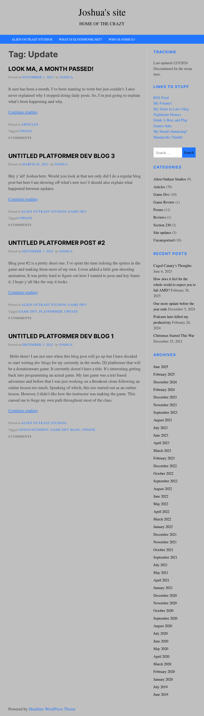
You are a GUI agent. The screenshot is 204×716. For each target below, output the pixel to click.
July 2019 (160, 686)
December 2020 (165, 595)
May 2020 (160, 648)
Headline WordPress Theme (52, 709)
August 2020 (162, 625)
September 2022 (165, 480)
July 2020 (160, 633)
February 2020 (164, 671)
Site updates (162, 232)
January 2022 (163, 526)
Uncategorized (163, 239)
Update (25, 131)
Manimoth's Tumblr (167, 137)
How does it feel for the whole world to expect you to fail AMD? (174, 284)
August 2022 (162, 488)
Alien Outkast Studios (32, 39)
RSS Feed (161, 97)
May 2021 (160, 572)
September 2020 (165, 618)
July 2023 (160, 427)
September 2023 (165, 412)
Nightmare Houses (167, 114)
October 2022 (163, 473)
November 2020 (165, 602)
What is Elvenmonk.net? (80, 39)
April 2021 (161, 579)
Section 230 (162, 224)
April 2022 (161, 511)
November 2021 (165, 541)
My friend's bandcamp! (170, 131)
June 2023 (160, 435)
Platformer (51, 311)
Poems (158, 209)
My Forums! (162, 103)
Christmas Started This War (173, 335)
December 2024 (165, 381)
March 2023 (162, 450)
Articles (29, 124)
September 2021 (165, 557)
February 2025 (164, 374)
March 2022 (162, 518)
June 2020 (160, 640)
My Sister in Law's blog (171, 108)
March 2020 (162, 663)
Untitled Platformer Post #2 (56, 242)
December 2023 (165, 396)
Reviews (159, 217)
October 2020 (163, 610)
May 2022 (160, 503)
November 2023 (165, 404)
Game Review (164, 202)
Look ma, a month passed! (51, 68)
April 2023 (161, 442)
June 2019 (160, 694)
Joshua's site (102, 12)
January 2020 (163, 679)
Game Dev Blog (65, 429)
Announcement (34, 429)
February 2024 (164, 389)
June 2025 (160, 366)
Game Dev (77, 211)
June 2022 (160, 496)
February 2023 (164, 457)
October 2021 (163, 549)
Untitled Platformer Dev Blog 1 (61, 336)
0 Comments (19, 137)
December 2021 (165, 534)
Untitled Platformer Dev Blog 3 (61, 155)
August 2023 (162, 419)
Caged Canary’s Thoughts (172, 265)
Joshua (66, 77)
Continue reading (23, 112)
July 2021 (160, 564)
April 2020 (161, 656)
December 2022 (165, 465)
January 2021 (163, 587)
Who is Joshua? (122, 39)
